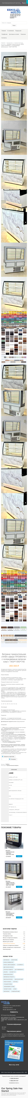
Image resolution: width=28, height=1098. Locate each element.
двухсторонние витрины (8, 967)
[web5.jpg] (14, 103)
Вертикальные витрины (8, 939)
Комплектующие (7, 949)
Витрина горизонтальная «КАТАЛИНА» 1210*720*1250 (10, 913)
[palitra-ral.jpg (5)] (14, 320)
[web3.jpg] (14, 172)
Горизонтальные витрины (12, 765)
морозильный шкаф (19, 979)
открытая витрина (7, 981)
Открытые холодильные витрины (10, 945)
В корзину (13, 759)
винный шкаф (14, 959)
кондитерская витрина (8, 974)
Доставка (4, 1027)
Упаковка (23, 34)
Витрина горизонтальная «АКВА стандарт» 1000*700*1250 (10, 883)
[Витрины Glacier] (14, 10)
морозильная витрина (8, 979)
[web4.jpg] (14, 137)
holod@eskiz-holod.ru (13, 17)
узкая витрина (6, 991)
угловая (14, 988)
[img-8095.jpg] (14, 294)
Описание (14, 769)
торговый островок (7, 988)
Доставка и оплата (14, 34)
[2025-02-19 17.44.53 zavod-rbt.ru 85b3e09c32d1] (14, 360)
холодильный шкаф (15, 991)
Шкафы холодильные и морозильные (12, 947)
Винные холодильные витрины (10, 937)
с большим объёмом (8, 984)
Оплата (3, 1028)
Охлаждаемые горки (8, 935)
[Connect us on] (2, 1068)
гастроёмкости (20, 964)
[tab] (14, 769)
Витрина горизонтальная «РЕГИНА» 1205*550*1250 (10, 852)
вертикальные (6, 959)
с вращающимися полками (9, 986)
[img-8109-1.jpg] (14, 260)
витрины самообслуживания (9, 964)
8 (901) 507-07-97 (15, 15)
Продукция (18, 30)
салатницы (15, 981)
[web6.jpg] (14, 198)
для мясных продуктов (8, 969)
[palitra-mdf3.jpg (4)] (14, 342)
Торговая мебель (7, 933)
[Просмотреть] (14, 839)
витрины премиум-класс (8, 962)
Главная (4, 30)
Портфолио (4, 34)
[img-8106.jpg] (14, 225)
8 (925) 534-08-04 (15, 14)
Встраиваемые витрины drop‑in (10, 931)
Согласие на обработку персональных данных (13, 1034)
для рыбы (6, 971)
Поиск (14, 25)
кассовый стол (13, 971)
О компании (10, 30)
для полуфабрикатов (19, 969)
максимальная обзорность (9, 976)
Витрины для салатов (8, 941)
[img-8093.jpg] (14, 69)
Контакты (4, 38)
